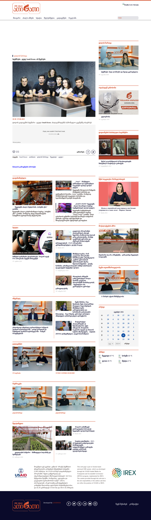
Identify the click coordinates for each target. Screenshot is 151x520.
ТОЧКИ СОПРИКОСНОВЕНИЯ (65, 373)
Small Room (23, 157)
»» (135, 312)
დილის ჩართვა (20, 56)
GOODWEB (57, 503)
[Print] (14, 151)
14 (118, 331)
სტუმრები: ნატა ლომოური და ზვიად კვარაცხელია (119, 72)
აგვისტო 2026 (118, 312)
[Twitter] (93, 152)
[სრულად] (138, 77)
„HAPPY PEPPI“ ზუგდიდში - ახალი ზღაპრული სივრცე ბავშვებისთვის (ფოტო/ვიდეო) (84, 206)
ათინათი (32, 157)
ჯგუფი (60, 157)
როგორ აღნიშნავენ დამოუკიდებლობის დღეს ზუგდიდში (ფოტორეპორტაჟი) (84, 429)
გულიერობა (105, 117)
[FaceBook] (92, 65)
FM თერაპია (16, 373)
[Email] (18, 151)
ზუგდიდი (53, 157)
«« (102, 312)
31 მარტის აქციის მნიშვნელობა (112, 296)
